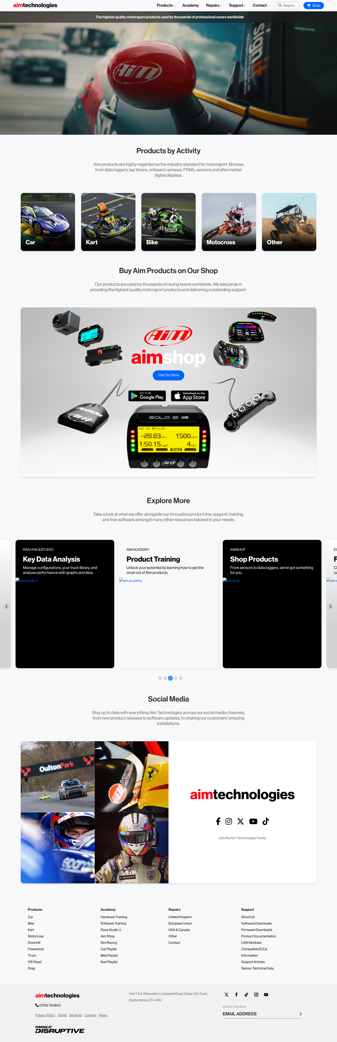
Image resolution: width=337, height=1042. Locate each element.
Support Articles (253, 962)
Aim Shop (108, 936)
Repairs (213, 5)
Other (172, 936)
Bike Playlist (109, 956)
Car (30, 917)
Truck (32, 956)
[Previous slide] (6, 606)
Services (75, 1015)
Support (236, 5)
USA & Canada (179, 930)
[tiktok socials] (265, 821)
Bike (31, 924)
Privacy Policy (45, 1015)
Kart (31, 930)
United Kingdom (180, 917)
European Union (180, 924)
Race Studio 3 (111, 930)
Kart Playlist (109, 962)
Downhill (34, 943)
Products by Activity (168, 150)
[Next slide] (330, 606)
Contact (260, 5)
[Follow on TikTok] (246, 995)
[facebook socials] (218, 821)
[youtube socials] (253, 821)
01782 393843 (50, 1005)
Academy (191, 5)
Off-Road (34, 962)
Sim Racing (109, 943)
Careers (90, 1015)
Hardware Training (114, 917)
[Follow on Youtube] (266, 995)
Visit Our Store (168, 375)
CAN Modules (251, 943)
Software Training (113, 924)
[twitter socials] (240, 821)
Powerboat (36, 949)
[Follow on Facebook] (237, 995)
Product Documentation (258, 936)
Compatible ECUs (254, 949)
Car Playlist (109, 949)
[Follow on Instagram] (256, 995)
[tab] (160, 678)
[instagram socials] (228, 821)
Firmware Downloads (256, 930)
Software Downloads (256, 924)
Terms (62, 1015)
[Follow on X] (227, 995)
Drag (31, 968)
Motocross (36, 936)
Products (165, 5)
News (103, 1015)
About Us (248, 917)
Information (249, 956)
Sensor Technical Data (257, 968)
